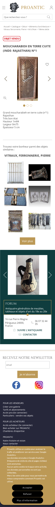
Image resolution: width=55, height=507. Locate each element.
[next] (49, 275)
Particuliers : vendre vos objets (18, 415)
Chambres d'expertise (13, 431)
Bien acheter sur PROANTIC (16, 428)
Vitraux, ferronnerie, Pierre (15, 29)
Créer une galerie (11, 406)
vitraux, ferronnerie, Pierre (27, 156)
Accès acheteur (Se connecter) (17, 425)
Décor (24, 26)
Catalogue (16, 26)
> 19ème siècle (43, 29)
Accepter (27, 487)
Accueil (7, 26)
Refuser (27, 494)
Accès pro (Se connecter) (15, 412)
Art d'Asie (32, 29)
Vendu (27, 78)
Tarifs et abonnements (14, 409)
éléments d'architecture (39, 26)
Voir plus (27, 241)
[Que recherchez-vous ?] (48, 17)
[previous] (5, 275)
